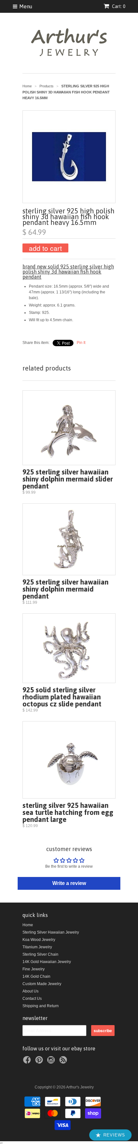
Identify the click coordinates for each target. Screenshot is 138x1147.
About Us (30, 991)
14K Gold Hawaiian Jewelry (46, 962)
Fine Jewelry (33, 969)
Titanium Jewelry (37, 947)
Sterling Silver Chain (40, 954)
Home (27, 925)
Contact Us (32, 998)
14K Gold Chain (36, 976)
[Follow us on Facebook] (28, 1062)
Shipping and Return (40, 1006)
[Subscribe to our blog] (64, 1062)
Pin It (81, 342)
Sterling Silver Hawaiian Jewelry (50, 932)
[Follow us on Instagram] (52, 1062)
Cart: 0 (118, 6)
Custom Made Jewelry (41, 984)
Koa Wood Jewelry (38, 939)
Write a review (69, 883)
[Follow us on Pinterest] (40, 1062)
